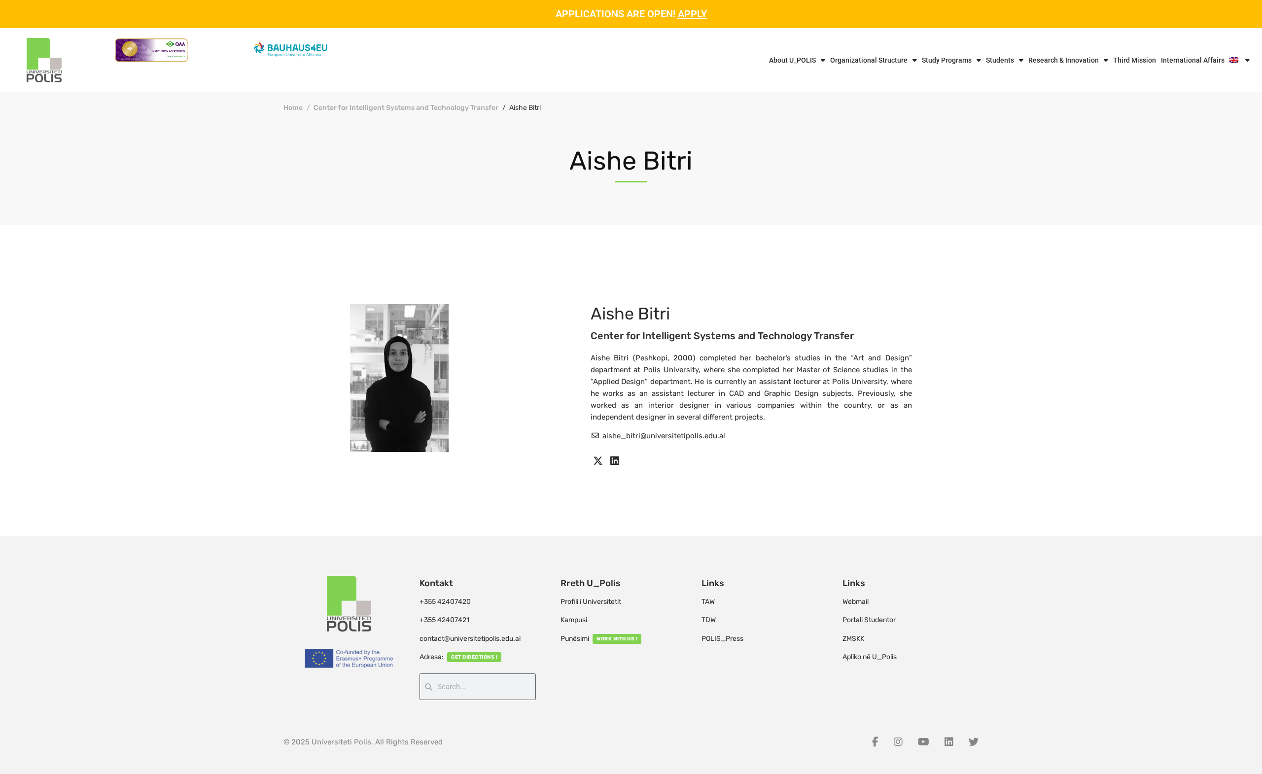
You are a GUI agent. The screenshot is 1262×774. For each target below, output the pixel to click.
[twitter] (598, 461)
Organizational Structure (869, 60)
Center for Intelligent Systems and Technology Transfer (406, 108)
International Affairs (1193, 60)
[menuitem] (1239, 60)
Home (293, 108)
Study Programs (947, 60)
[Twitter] (973, 742)
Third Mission (1134, 60)
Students (1000, 60)
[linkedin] (614, 461)
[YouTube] (923, 742)
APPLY (692, 14)
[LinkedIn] (949, 742)
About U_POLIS (792, 60)
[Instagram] (898, 742)
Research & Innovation (1063, 60)
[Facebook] (875, 742)
